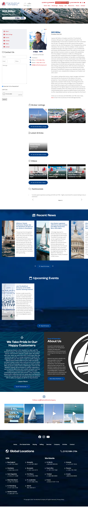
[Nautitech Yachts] (25, 6)
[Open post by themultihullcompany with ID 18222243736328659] (54, 413)
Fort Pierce (30, 474)
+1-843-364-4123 (12, 470)
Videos (7, 44)
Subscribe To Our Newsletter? (11, 86)
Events (7, 37)
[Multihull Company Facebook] (80, 3)
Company (57, 444)
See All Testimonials (21, 386)
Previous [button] (31, 115)
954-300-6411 (31, 488)
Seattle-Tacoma (12, 492)
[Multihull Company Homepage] (11, 4)
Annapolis (30, 462)
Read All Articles (44, 266)
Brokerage (55, 5)
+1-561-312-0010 (12, 482)
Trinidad (49, 474)
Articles (7, 41)
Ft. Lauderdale (31, 480)
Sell (66, 5)
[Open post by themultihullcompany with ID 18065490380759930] (14, 413)
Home (45, 5)
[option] (38, 115)
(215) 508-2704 (75, 2)
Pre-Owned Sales (25, 444)
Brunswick (30, 468)
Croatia (68, 474)
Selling (42, 444)
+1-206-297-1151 (12, 494)
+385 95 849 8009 (71, 476)
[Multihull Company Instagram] (82, 3)
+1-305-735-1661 (71, 470)
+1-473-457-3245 (71, 464)
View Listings (8, 34)
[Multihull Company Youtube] (84, 3)
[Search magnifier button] (67, 3)
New (49, 5)
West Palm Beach (12, 480)
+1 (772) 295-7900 (32, 476)
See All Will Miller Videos (39, 182)
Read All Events (44, 326)
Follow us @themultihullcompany (44, 400)
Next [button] (83, 116)
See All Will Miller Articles (39, 154)
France (49, 480)
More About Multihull (55, 379)
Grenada (68, 462)
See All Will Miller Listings (39, 127)
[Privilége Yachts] (29, 3)
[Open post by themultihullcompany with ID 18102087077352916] (74, 413)
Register (51, 2)
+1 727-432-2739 (12, 488)
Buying (61, 5)
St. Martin (50, 462)
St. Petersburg (11, 486)
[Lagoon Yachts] (25, 3)
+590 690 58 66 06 (52, 464)
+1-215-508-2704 (32, 482)
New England (11, 462)
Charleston (10, 468)
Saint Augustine (12, 474)
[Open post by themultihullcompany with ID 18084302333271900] (34, 413)
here (52, 97)
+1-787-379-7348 (52, 470)
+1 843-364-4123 (81, 16)
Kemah (29, 486)
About (77, 5)
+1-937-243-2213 (32, 470)
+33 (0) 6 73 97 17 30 (53, 482)
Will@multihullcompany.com (78, 18)
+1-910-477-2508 (12, 476)
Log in (45, 2)
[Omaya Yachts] (29, 6)
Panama (68, 468)
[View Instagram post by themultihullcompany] (22, 421)
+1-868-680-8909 (52, 476)
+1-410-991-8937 (32, 464)
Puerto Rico (50, 468)
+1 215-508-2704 (81, 14)
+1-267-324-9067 (12, 464)
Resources (71, 5)
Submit (4, 99)
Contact (83, 5)
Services (48, 444)
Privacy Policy (60, 499)
